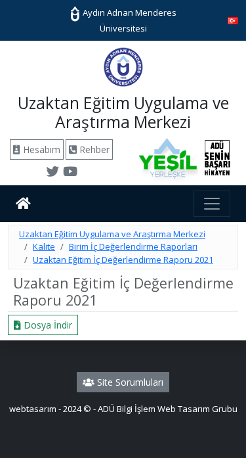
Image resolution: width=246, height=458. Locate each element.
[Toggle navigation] (212, 204)
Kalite (44, 246)
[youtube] (70, 173)
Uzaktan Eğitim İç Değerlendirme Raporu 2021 (123, 259)
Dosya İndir (46, 325)
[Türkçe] (233, 20)
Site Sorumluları (128, 382)
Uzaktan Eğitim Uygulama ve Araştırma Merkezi (112, 234)
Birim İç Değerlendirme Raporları (133, 246)
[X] (52, 173)
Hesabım (40, 149)
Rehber (93, 149)
